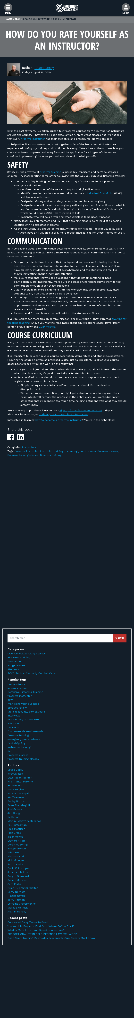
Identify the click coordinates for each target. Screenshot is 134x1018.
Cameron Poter (17, 840)
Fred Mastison (16, 828)
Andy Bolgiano (16, 789)
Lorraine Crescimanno (22, 903)
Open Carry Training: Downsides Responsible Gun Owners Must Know (51, 938)
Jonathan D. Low (18, 872)
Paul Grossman (17, 824)
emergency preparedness (24, 739)
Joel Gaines (15, 809)
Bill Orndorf (15, 785)
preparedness (16, 684)
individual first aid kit (100, 193)
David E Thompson (19, 868)
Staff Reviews (16, 797)
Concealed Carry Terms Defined (28, 922)
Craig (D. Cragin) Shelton (23, 887)
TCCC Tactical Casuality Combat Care (31, 673)
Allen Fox (13, 852)
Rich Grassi (14, 832)
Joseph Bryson (17, 848)
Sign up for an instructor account (80, 410)
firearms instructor (33, 138)
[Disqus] (67, 507)
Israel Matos (15, 773)
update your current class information (63, 414)
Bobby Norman (17, 801)
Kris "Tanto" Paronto (20, 781)
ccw (10, 699)
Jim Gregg (14, 813)
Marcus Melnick (18, 907)
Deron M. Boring (18, 844)
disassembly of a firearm (23, 719)
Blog (17, 19)
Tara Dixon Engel (18, 793)
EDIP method (47, 326)
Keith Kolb (14, 817)
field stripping (16, 743)
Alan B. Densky (17, 911)
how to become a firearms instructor (58, 420)
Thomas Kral (16, 856)
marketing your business (80, 451)
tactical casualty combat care (26, 711)
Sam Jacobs (15, 864)
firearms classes (107, 451)
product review (17, 707)
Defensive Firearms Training (25, 691)
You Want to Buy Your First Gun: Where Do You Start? (41, 926)
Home (9, 19)
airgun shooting (17, 688)
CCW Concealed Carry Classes (27, 653)
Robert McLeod (17, 880)
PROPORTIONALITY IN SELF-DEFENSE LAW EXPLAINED (42, 934)
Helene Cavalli (16, 895)
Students (13, 669)
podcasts (13, 727)
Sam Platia (14, 884)
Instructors (29, 447)
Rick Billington (16, 860)
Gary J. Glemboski (19, 876)
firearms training (50, 171)
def (10, 751)
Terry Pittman (16, 899)
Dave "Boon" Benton (20, 777)
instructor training (51, 451)
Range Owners (16, 665)
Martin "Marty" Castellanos (24, 821)
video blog (14, 723)
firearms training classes (23, 455)
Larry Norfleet (16, 891)
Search (119, 638)
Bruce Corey (44, 68)
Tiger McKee (15, 836)
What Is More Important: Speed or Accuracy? (36, 930)
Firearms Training (19, 657)
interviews (14, 715)
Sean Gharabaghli (19, 805)
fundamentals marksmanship (26, 731)
